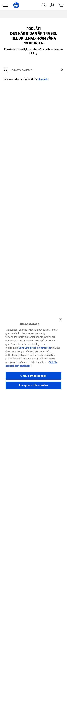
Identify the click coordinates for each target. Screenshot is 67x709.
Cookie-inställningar (33, 375)
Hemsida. (43, 79)
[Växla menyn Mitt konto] (52, 5)
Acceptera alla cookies (33, 385)
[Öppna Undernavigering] (5, 5)
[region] (33, 354)
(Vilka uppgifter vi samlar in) (34, 347)
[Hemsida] (16, 5)
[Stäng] (60, 319)
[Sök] (44, 5)
